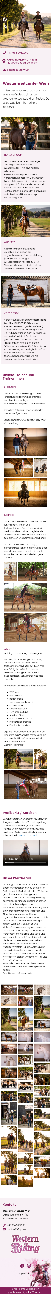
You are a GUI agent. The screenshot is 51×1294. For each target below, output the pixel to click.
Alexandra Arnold (28, 835)
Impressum (24, 1273)
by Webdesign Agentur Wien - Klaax (25, 1292)
